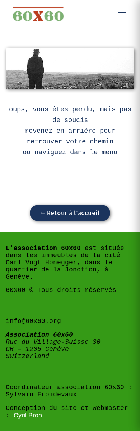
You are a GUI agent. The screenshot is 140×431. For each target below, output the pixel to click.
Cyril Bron (28, 415)
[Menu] (122, 12)
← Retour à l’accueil (70, 212)
